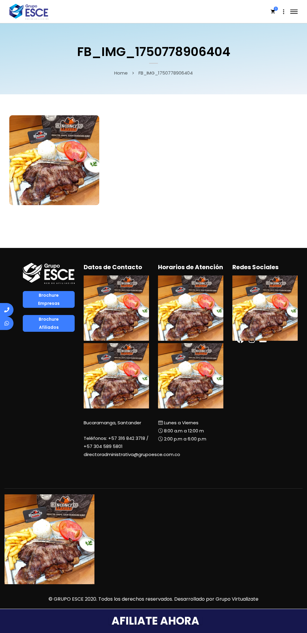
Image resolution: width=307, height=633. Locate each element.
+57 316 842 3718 (126, 438)
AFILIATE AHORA (155, 621)
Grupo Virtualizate (237, 599)
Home (121, 73)
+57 (103, 446)
